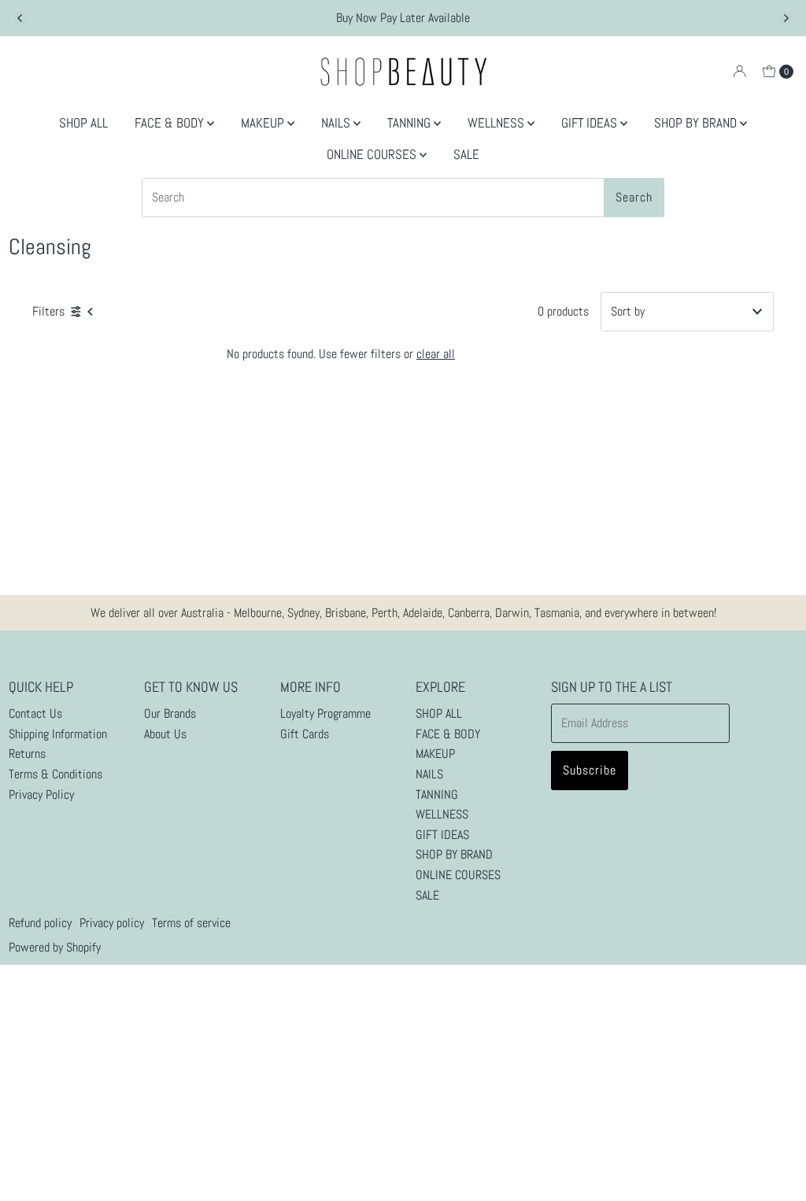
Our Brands (170, 713)
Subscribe (589, 770)
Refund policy (40, 923)
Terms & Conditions (55, 774)
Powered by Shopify (55, 947)
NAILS (337, 122)
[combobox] (403, 197)
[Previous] (20, 18)
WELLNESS (497, 122)
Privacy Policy (41, 794)
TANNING (410, 122)
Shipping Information (58, 734)
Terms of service (191, 923)
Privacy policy (111, 923)
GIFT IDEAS (590, 122)
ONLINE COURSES (373, 154)
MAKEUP (264, 122)
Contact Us (35, 713)
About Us (165, 734)
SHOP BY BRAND (697, 122)
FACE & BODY (171, 122)
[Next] (785, 18)
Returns (27, 753)
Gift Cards (304, 734)
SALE (466, 154)
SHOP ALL (83, 122)
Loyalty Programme (325, 713)
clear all (435, 354)
